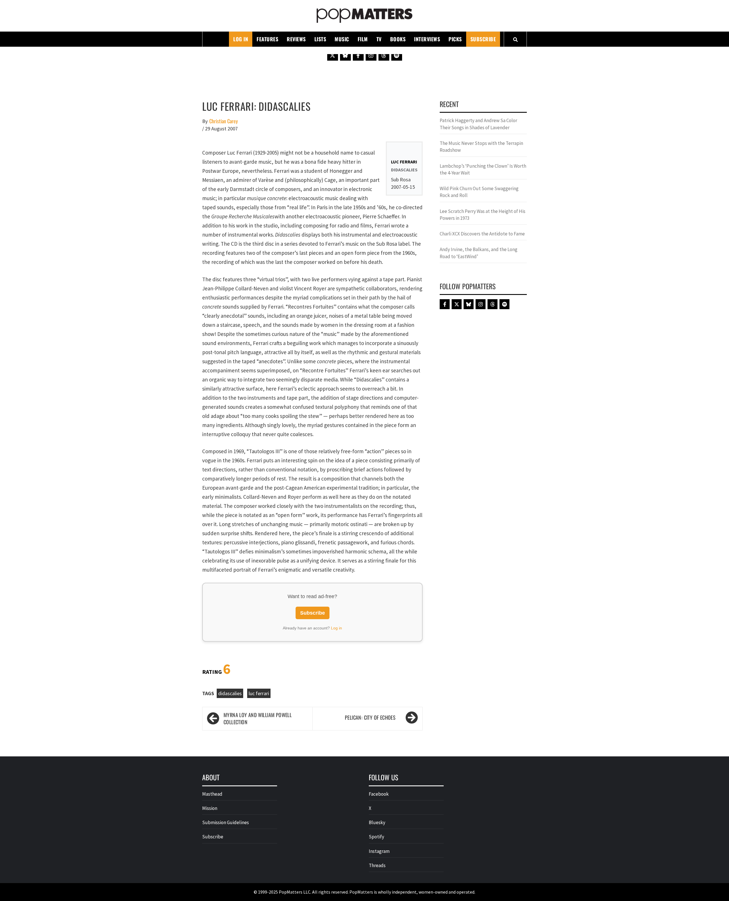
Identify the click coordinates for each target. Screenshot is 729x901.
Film (363, 39)
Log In (240, 39)
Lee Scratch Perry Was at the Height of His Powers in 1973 (482, 214)
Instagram (379, 851)
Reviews (296, 39)
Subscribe (483, 39)
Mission (209, 808)
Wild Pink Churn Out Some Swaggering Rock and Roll (479, 191)
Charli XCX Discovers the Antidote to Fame (482, 234)
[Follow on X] (332, 55)
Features (267, 39)
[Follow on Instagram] (371, 55)
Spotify (376, 837)
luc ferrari (259, 693)
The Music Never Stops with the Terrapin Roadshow (481, 146)
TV (379, 39)
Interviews (427, 39)
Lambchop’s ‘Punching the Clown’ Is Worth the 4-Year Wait (483, 169)
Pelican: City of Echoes (370, 717)
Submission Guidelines (225, 822)
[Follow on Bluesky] (345, 55)
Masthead (212, 794)
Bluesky (377, 822)
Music (342, 39)
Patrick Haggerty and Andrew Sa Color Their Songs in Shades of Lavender (478, 123)
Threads (377, 865)
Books (398, 39)
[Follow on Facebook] (358, 55)
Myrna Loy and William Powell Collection (258, 718)
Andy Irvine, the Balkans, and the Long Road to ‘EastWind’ (478, 252)
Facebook (379, 794)
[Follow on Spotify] (396, 55)
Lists (320, 39)
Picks (455, 39)
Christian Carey (223, 121)
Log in (336, 628)
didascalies (230, 693)
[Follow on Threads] (383, 55)
